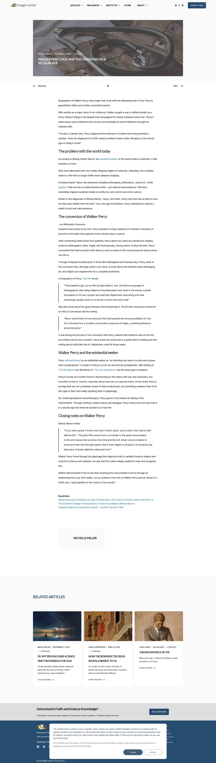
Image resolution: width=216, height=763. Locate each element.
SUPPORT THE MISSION (48, 742)
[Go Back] (108, 86)
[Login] (176, 5)
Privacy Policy (59, 761)
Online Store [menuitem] (168, 742)
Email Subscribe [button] (159, 712)
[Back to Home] (25, 5)
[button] (5, 758)
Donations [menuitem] (167, 733)
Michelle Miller (45, 54)
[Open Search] (183, 5)
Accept (133, 752)
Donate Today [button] (196, 5)
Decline (153, 752)
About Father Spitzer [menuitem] (168, 738)
